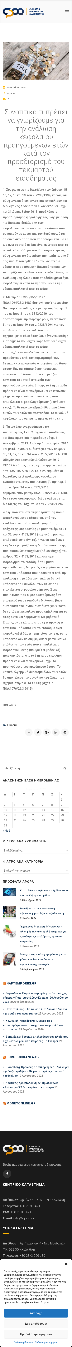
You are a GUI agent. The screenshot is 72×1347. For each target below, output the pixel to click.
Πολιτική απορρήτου (46, 1342)
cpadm (11, 93)
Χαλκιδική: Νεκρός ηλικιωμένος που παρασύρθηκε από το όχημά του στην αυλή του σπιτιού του (33, 1025)
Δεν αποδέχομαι (36, 1323)
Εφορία (12, 725)
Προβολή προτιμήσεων (36, 1334)
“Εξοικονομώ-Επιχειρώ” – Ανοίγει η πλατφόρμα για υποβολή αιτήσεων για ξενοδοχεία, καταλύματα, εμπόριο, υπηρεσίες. (43, 934)
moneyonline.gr (21, 1103)
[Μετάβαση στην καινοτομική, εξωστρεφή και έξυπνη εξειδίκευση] (9, 912)
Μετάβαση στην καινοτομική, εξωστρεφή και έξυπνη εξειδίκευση (42, 911)
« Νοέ (6, 830)
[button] (66, 1264)
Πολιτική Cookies (23, 1342)
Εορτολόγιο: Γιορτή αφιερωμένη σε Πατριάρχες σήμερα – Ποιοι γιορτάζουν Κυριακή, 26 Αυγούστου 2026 (35, 997)
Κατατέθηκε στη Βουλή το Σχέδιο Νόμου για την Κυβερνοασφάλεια (44, 893)
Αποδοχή (36, 1313)
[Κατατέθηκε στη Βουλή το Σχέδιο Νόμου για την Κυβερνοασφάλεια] (9, 892)
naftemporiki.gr (21, 983)
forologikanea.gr (23, 1057)
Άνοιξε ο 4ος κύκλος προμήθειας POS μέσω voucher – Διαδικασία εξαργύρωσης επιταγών (43, 959)
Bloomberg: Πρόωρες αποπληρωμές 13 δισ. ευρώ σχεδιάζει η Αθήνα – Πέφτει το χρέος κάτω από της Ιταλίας (36, 1071)
